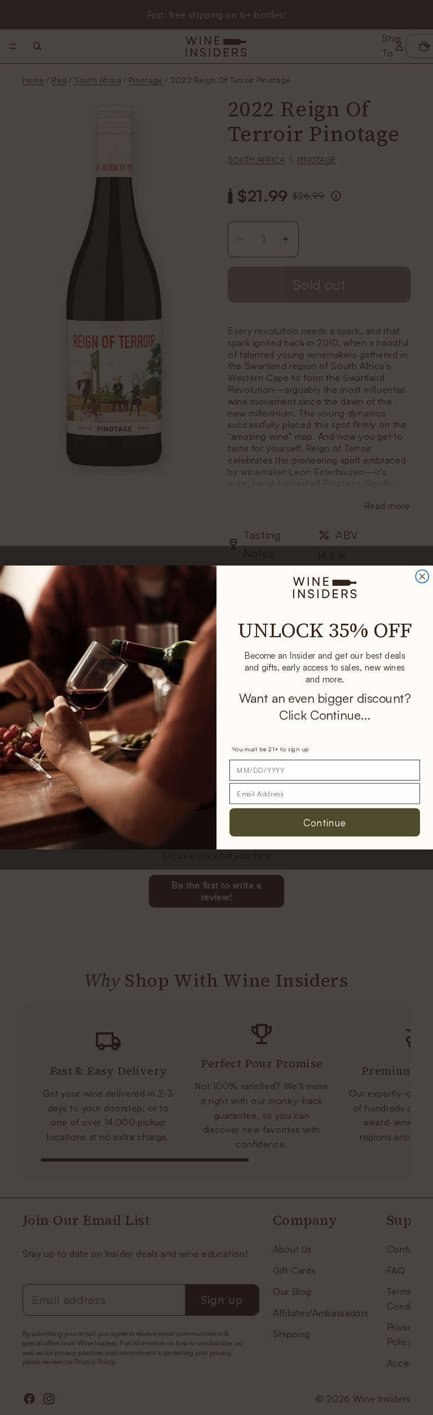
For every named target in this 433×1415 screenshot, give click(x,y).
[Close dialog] (422, 576)
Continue (324, 822)
